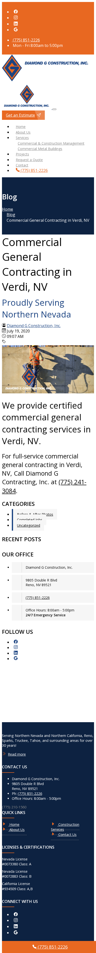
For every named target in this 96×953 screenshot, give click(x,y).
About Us (23, 132)
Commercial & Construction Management (51, 143)
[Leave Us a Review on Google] (16, 30)
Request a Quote (29, 159)
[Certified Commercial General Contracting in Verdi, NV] (48, 392)
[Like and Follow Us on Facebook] (16, 12)
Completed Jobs (29, 519)
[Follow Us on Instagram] (16, 18)
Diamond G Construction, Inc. (34, 325)
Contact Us (67, 834)
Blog (11, 214)
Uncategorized (28, 525)
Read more (17, 754)
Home (21, 126)
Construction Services (65, 827)
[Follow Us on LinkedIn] (16, 24)
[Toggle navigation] (54, 109)
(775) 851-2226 (26, 40)
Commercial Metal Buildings (40, 148)
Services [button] (22, 137)
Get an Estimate (20, 115)
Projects (22, 154)
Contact (22, 165)
